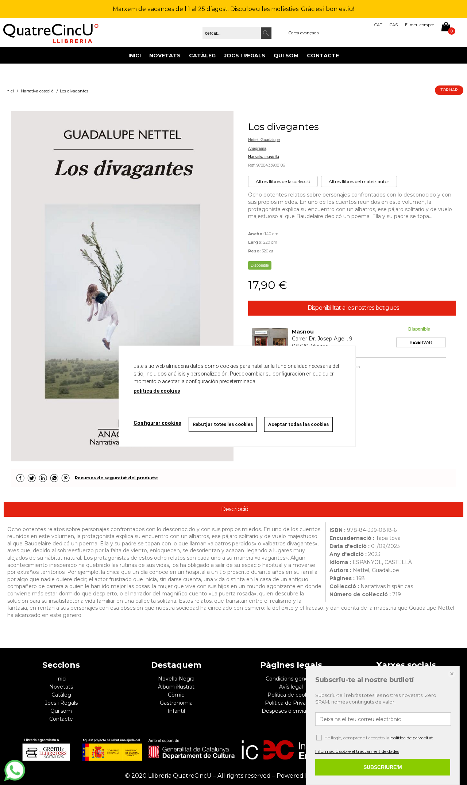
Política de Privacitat (291, 703)
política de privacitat (411, 737)
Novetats (165, 55)
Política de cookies (291, 694)
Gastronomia (176, 703)
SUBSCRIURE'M (382, 767)
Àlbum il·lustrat (176, 686)
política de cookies (157, 391)
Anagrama (257, 148)
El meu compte (419, 24)
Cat (378, 24)
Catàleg (202, 55)
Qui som (286, 55)
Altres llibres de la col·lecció (283, 181)
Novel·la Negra (176, 678)
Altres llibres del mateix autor (359, 181)
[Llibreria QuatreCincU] (51, 32)
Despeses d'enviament (291, 711)
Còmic (176, 694)
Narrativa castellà (263, 157)
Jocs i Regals (244, 55)
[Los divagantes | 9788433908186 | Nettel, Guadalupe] (122, 286)
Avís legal (291, 686)
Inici (134, 55)
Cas (394, 24)
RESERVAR (421, 342)
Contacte (323, 55)
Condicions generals (291, 678)
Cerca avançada (304, 32)
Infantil (176, 711)
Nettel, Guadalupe (264, 139)
